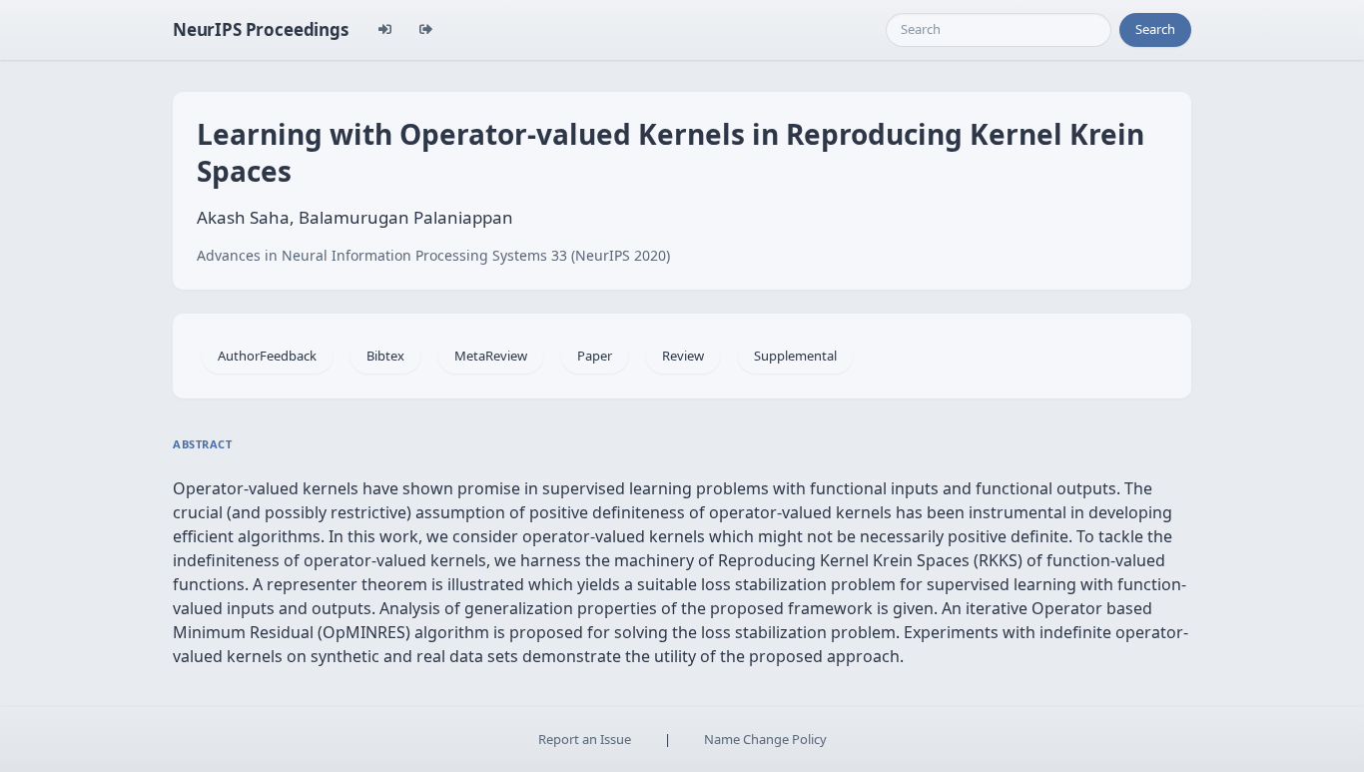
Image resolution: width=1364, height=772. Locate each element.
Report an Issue (584, 739)
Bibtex (385, 356)
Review (683, 356)
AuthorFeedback (267, 356)
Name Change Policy (765, 739)
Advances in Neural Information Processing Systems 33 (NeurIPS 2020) (433, 255)
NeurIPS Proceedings (260, 29)
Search (1155, 29)
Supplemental (795, 356)
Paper (594, 356)
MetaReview (490, 356)
